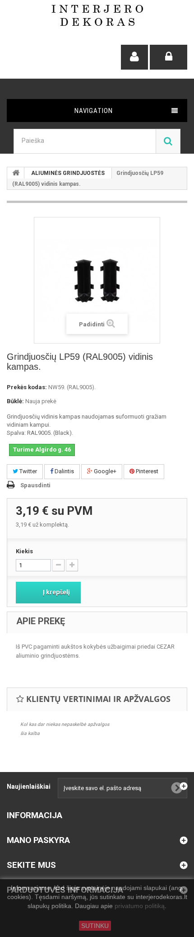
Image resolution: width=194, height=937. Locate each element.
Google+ (104, 471)
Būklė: (15, 401)
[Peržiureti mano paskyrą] (134, 57)
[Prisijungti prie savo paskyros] (168, 57)
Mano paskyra (38, 840)
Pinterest (146, 471)
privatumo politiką (140, 906)
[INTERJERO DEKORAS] (97, 15)
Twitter (27, 471)
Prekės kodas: (27, 387)
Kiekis (24, 551)
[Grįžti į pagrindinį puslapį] (15, 173)
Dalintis (63, 471)
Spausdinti (35, 485)
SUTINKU (95, 925)
